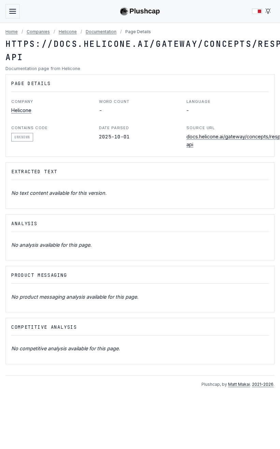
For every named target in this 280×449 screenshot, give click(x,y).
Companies (38, 31)
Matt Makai (239, 384)
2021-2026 (263, 384)
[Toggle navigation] (12, 11)
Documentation (101, 31)
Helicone (68, 31)
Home (11, 31)
